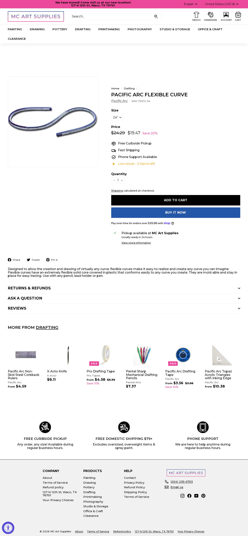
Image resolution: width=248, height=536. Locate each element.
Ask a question (25, 298)
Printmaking (109, 29)
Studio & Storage (175, 29)
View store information (136, 243)
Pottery (60, 29)
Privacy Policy (134, 482)
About (47, 478)
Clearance (17, 39)
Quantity (119, 174)
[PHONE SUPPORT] (203, 427)
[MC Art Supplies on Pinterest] (203, 496)
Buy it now (175, 212)
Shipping (117, 190)
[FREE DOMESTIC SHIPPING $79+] (124, 427)
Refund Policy (134, 487)
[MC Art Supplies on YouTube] (196, 496)
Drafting (83, 29)
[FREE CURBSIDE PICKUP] (45, 427)
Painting (15, 29)
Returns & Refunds (29, 288)
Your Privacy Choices (58, 500)
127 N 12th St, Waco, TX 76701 (60, 493)
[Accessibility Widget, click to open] (8, 528)
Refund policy (53, 487)
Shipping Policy (135, 492)
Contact (130, 478)
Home (115, 88)
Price (115, 127)
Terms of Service (55, 482)
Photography (140, 29)
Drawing (37, 29)
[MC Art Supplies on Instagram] (182, 496)
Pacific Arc (119, 101)
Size (114, 110)
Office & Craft (210, 29)
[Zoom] (53, 122)
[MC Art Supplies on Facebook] (189, 496)
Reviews (17, 308)
